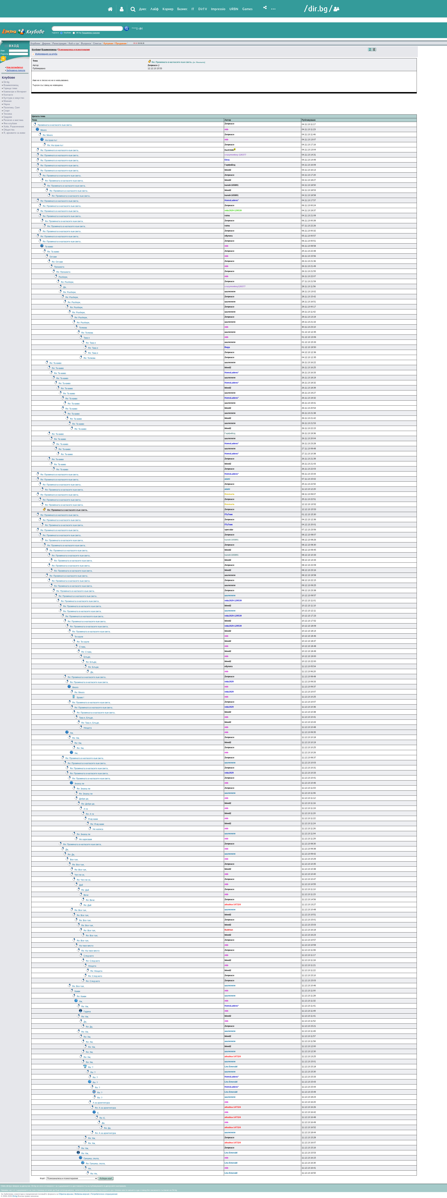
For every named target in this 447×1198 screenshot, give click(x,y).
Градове (7, 117)
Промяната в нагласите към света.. (55, 125)
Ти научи (79, 637)
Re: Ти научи (83, 642)
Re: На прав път (55, 145)
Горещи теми (10, 88)
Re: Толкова (87, 333)
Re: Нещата (96, 971)
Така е (87, 338)
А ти (86, 809)
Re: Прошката (63, 272)
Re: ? (90, 1067)
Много (44, 130)
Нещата (88, 728)
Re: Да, (71, 854)
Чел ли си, (80, 875)
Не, (89, 1168)
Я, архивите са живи (14, 133)
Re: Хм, (75, 738)
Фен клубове (10, 123)
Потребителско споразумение (104, 1194)
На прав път (51, 140)
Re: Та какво (53, 252)
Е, (98, 1113)
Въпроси (86, 43)
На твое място (86, 946)
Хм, (71, 733)
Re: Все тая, (78, 864)
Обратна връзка (66, 1194)
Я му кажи (93, 819)
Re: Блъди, (91, 662)
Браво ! (80, 697)
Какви (77, 991)
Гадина (87, 1011)
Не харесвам (85, 839)
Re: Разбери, (67, 282)
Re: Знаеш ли (83, 788)
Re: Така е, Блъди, (90, 723)
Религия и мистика (13, 120)
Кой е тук (74, 43)
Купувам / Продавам (115, 43)
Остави (53, 257)
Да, (64, 287)
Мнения (7, 101)
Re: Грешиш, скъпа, (95, 1163)
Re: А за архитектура (105, 1108)
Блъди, (87, 657)
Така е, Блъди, (86, 718)
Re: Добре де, (88, 804)
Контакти (8, 94)
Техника (7, 113)
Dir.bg (6, 82)
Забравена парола (15, 70)
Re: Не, (94, 1173)
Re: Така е (91, 343)
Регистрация (59, 43)
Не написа (98, 829)
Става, (82, 647)
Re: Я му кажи (97, 824)
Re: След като (93, 961)
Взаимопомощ (11, 85)
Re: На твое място (90, 951)
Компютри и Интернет (15, 91)
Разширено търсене (91, 33)
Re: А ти (90, 814)
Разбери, (63, 277)
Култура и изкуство (13, 98)
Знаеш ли (79, 783)
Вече (86, 895)
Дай (81, 885)
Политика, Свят (11, 107)
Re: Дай (85, 890)
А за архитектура (101, 1103)
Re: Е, (102, 1118)
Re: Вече (90, 900)
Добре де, (84, 799)
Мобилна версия (82, 1194)
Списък (97, 43)
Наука (6, 104)
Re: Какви (81, 996)
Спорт (6, 110)
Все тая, (74, 859)
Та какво (49, 246)
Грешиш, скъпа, (91, 1158)
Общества (8, 129)
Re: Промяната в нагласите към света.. (60, 150)
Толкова (83, 327)
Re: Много (48, 135)
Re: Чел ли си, (84, 880)
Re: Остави (57, 262)
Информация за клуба (46, 54)
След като (89, 956)
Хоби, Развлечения (13, 126)
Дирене (46, 43)
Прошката (59, 267)
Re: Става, (86, 652)
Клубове (35, 43)
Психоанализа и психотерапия (74, 49)
